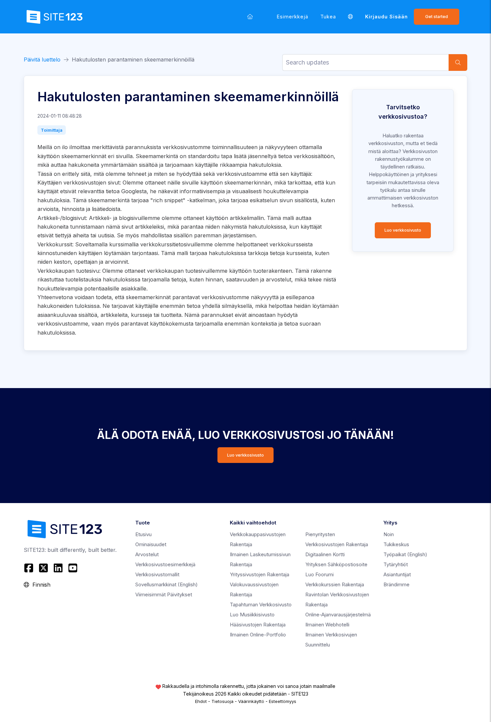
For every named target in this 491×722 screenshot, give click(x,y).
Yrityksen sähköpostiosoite (336, 564)
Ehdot (201, 701)
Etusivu (143, 534)
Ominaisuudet (150, 544)
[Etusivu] (250, 16)
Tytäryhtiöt (395, 564)
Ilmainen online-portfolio (258, 634)
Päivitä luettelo (42, 59)
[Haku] (458, 62)
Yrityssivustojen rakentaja (259, 574)
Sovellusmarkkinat (166, 584)
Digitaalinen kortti (325, 554)
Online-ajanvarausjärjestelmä (338, 614)
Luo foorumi (319, 574)
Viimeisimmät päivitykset (163, 594)
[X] (43, 568)
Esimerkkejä (292, 16)
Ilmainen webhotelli (327, 624)
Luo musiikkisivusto (252, 614)
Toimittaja (51, 130)
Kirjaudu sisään (386, 16)
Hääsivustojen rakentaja (258, 624)
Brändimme (396, 584)
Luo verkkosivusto (402, 230)
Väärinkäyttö (251, 701)
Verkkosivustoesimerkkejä (165, 564)
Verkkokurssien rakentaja (334, 584)
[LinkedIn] (58, 568)
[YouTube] (72, 568)
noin (388, 534)
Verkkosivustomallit (157, 574)
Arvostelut (147, 554)
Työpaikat (405, 554)
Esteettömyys (282, 701)
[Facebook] (29, 568)
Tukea (328, 16)
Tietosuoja (222, 701)
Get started (436, 16)
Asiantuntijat (397, 574)
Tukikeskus (396, 544)
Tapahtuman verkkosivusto (261, 604)
